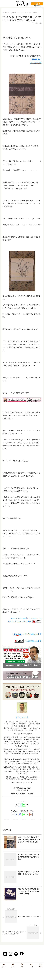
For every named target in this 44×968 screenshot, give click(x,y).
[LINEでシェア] (23, 804)
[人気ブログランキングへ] (19, 641)
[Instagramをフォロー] (20, 814)
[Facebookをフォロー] (16, 814)
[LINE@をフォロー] (23, 814)
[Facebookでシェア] (20, 804)
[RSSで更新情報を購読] (31, 814)
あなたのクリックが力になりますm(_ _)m (26, 618)
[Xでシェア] (16, 804)
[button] (27, 804)
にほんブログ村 (35, 63)
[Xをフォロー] (13, 814)
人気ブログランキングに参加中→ (20, 621)
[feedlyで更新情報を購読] (27, 814)
